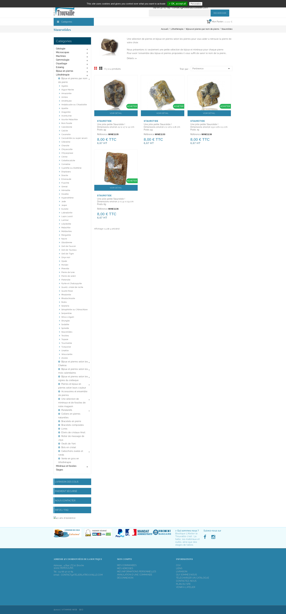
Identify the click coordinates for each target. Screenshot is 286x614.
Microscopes (62, 52)
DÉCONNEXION (125, 578)
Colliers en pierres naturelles (69, 416)
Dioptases (66, 172)
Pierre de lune (68, 272)
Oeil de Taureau (69, 250)
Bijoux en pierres (64, 71)
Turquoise (66, 347)
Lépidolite (66, 224)
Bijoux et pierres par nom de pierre (72, 80)
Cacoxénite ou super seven (74, 138)
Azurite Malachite (69, 119)
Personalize (196, 4)
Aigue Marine (67, 90)
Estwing (60, 67)
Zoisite (64, 358)
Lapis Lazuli (67, 216)
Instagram (213, 537)
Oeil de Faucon (68, 246)
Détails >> (132, 58)
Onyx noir (65, 257)
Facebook (206, 537)
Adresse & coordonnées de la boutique (78, 559)
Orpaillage (61, 63)
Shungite (65, 321)
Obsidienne (66, 242)
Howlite (65, 194)
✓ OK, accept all (177, 3)
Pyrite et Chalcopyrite (71, 283)
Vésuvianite (67, 354)
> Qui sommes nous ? (187, 530)
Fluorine (65, 183)
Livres (64, 429)
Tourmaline (66, 343)
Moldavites (66, 231)
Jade (63, 201)
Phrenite (65, 268)
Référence (102, 134)
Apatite (64, 108)
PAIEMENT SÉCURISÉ (66, 491)
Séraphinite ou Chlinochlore (74, 309)
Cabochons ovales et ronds (70, 453)
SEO (81, 609)
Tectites (65, 336)
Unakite (65, 350)
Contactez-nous (186, 581)
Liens (179, 568)
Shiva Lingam (67, 317)
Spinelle (65, 328)
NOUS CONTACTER (65, 500)
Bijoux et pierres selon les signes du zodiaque (73, 378)
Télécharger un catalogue (192, 578)
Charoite (65, 145)
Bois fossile (66, 123)
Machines (61, 56)
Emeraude (66, 179)
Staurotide (104, 121)
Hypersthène (67, 198)
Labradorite (67, 213)
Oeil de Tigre (67, 254)
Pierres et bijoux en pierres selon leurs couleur (72, 386)
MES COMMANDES (126, 565)
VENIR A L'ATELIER (185, 587)
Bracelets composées (72, 425)
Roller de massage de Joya (71, 438)
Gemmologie (62, 60)
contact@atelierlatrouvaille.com (190, 7)
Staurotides (66, 332)
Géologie (60, 48)
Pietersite (65, 280)
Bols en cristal (68, 447)
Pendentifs (66, 410)
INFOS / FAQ (62, 510)
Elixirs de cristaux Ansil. (73, 432)
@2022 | (58, 609)
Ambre (64, 97)
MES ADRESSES (125, 568)
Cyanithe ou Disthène (71, 168)
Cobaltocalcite (68, 160)
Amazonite (66, 93)
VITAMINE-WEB (69, 609)
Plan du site (183, 584)
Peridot (64, 265)
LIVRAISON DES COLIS (67, 482)
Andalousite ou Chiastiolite (74, 104)
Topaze (64, 339)
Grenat (64, 186)
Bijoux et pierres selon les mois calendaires (73, 371)
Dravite (64, 175)
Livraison (181, 571)
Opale (64, 261)
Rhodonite (66, 295)
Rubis (64, 302)
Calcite (64, 131)
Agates (64, 86)
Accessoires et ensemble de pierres (72, 393)
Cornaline (65, 164)
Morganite (66, 235)
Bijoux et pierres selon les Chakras (73, 363)
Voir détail (116, 113)
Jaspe (64, 205)
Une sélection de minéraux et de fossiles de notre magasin (72, 403)
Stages (59, 470)
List (100, 68)
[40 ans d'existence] (64, 518)
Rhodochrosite (68, 298)
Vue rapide (134, 79)
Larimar (65, 220)
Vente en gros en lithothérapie (68, 460)
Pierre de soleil (68, 276)
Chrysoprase (67, 153)
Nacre (64, 239)
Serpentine (66, 313)
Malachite (66, 227)
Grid (95, 68)
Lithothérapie (63, 74)
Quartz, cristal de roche (72, 287)
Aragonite (66, 112)
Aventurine (66, 116)
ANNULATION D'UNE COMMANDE (134, 574)
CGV (178, 565)
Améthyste (66, 101)
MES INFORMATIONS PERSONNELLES (136, 571)
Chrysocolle (67, 149)
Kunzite (65, 209)
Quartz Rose (67, 291)
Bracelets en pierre (71, 421)
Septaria (65, 306)
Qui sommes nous (186, 574)
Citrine (64, 157)
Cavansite (66, 134)
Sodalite (65, 324)
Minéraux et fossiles (66, 466)
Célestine (65, 142)
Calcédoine (66, 127)
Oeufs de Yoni (68, 443)
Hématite (65, 190)
